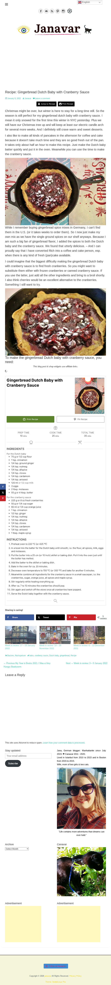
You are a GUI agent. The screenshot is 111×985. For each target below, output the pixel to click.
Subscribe (13, 763)
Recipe (73, 655)
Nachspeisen (20, 655)
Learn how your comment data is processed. (64, 742)
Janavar (28, 98)
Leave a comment (42, 98)
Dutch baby (54, 655)
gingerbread (65, 655)
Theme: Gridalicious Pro (55, 982)
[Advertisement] (55, 65)
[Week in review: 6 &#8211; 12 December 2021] (89, 635)
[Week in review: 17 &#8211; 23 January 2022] (20, 635)
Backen (10, 655)
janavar (48, 976)
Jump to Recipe (47, 104)
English (86, 2)
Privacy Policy (75, 976)
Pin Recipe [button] (82, 419)
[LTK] (69, 13)
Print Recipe (67, 104)
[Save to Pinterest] (3, 498)
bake (31, 655)
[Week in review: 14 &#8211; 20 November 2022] (55, 635)
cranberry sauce (41, 655)
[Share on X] (3, 492)
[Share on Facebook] (3, 487)
